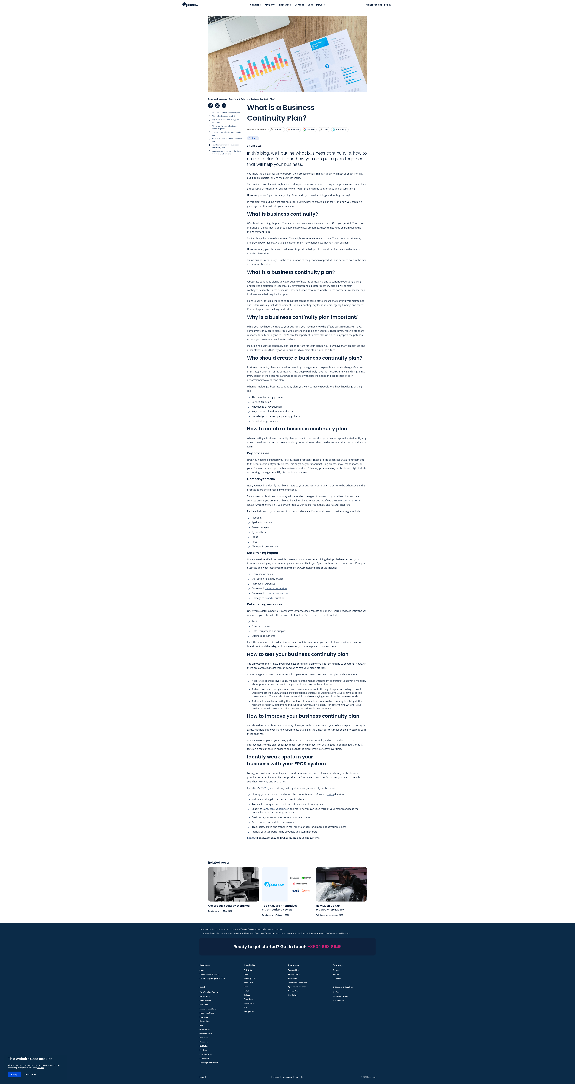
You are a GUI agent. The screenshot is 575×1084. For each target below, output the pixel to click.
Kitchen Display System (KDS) (212, 978)
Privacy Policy (293, 974)
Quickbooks (282, 808)
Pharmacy (203, 1017)
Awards (336, 974)
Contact (299, 4)
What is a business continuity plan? (226, 112)
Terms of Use (293, 970)
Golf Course (204, 1029)
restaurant (345, 500)
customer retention (276, 588)
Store (201, 970)
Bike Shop (203, 1004)
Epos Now (190, 4)
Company (337, 978)
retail (358, 500)
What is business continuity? (223, 116)
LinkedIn (224, 105)
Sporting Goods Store (208, 1062)
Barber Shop (204, 996)
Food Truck (248, 982)
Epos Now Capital (340, 996)
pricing (330, 794)
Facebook (210, 105)
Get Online (293, 995)
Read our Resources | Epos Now (223, 99)
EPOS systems (268, 788)
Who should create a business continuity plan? (224, 127)
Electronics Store (206, 1013)
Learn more (30, 1074)
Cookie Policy (293, 991)
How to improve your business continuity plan (225, 146)
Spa (245, 1007)
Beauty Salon (205, 1000)
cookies (40, 1067)
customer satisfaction (277, 593)
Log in (387, 4)
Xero (272, 808)
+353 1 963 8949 (325, 947)
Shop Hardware (316, 4)
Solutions (255, 4)
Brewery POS (249, 978)
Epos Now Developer (297, 987)
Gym (246, 987)
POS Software (338, 1000)
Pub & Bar (248, 970)
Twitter (217, 105)
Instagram (287, 1077)
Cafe (246, 974)
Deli (201, 1025)
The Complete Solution (209, 974)
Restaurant (249, 1003)
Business (253, 138)
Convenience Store (207, 1009)
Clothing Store (205, 1054)
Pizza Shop (248, 999)
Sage (265, 808)
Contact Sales (374, 4)
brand (268, 598)
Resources (285, 4)
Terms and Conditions (297, 982)
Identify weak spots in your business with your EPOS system (227, 152)
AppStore (337, 992)
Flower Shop (204, 1021)
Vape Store (204, 1058)
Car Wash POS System (208, 992)
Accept (14, 1074)
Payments (270, 4)
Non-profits (249, 1011)
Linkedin (299, 1077)
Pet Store (203, 1050)
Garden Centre (205, 1033)
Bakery (247, 995)
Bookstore (203, 1042)
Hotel (246, 991)
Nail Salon (203, 1046)
